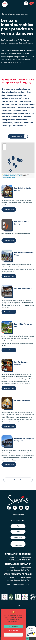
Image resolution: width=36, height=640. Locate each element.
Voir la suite (18, 480)
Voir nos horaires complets (18, 584)
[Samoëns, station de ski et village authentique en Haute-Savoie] (31, 3)
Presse (18, 531)
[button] (21, 160)
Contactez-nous (18, 514)
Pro (18, 526)
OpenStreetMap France (8, 177)
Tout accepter (13, 626)
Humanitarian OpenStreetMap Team (12, 175)
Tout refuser (13, 631)
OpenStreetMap (13, 174)
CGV (18, 606)
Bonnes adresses (8, 14)
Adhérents (18, 537)
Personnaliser (13, 635)
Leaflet (5, 174)
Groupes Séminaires (18, 544)
